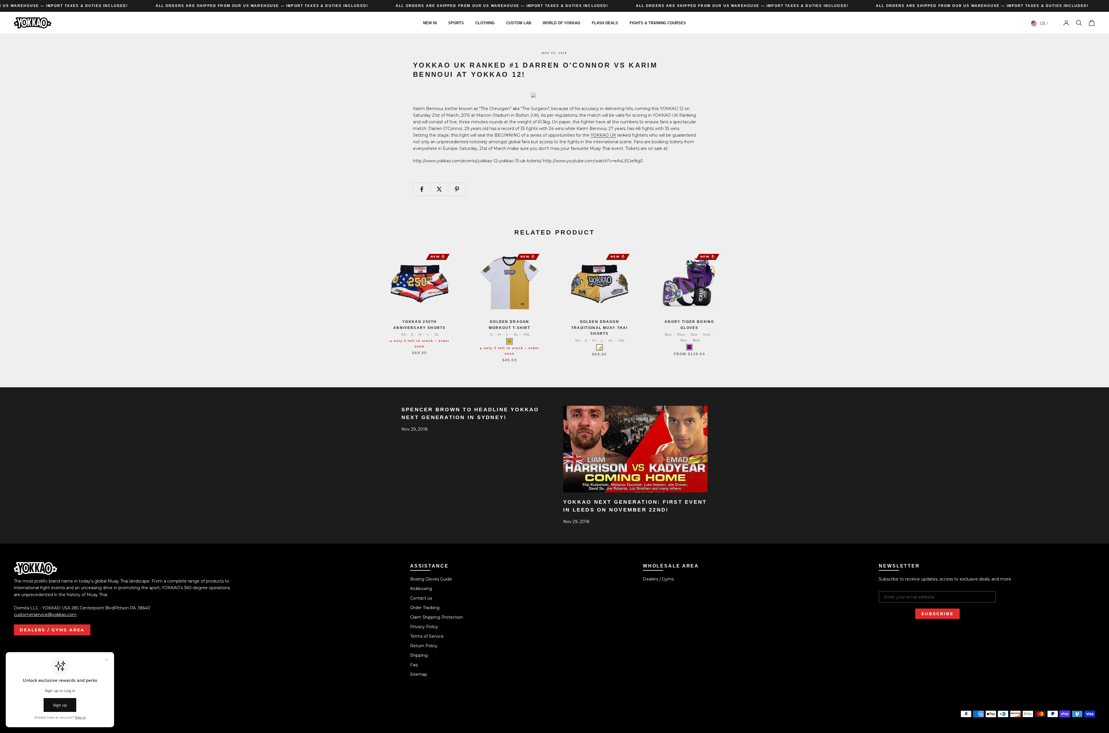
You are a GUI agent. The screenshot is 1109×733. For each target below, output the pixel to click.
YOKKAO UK (603, 135)
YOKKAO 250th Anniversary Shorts (419, 325)
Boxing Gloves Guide (431, 579)
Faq (414, 664)
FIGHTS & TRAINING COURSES (658, 23)
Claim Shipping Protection (436, 617)
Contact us (421, 598)
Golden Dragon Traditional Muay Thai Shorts (599, 328)
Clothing (485, 23)
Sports (456, 23)
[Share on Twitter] (439, 189)
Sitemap (418, 674)
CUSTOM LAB (518, 23)
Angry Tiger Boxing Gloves (689, 325)
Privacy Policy (424, 626)
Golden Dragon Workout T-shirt (509, 325)
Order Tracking (425, 607)
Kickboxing (421, 588)
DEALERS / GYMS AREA (52, 629)
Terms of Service (427, 636)
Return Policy (424, 645)
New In (430, 23)
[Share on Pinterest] (457, 189)
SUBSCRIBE (937, 613)
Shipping (419, 655)
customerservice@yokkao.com (45, 614)
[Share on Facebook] (421, 189)
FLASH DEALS (605, 23)
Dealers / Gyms (658, 579)
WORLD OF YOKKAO (561, 23)
